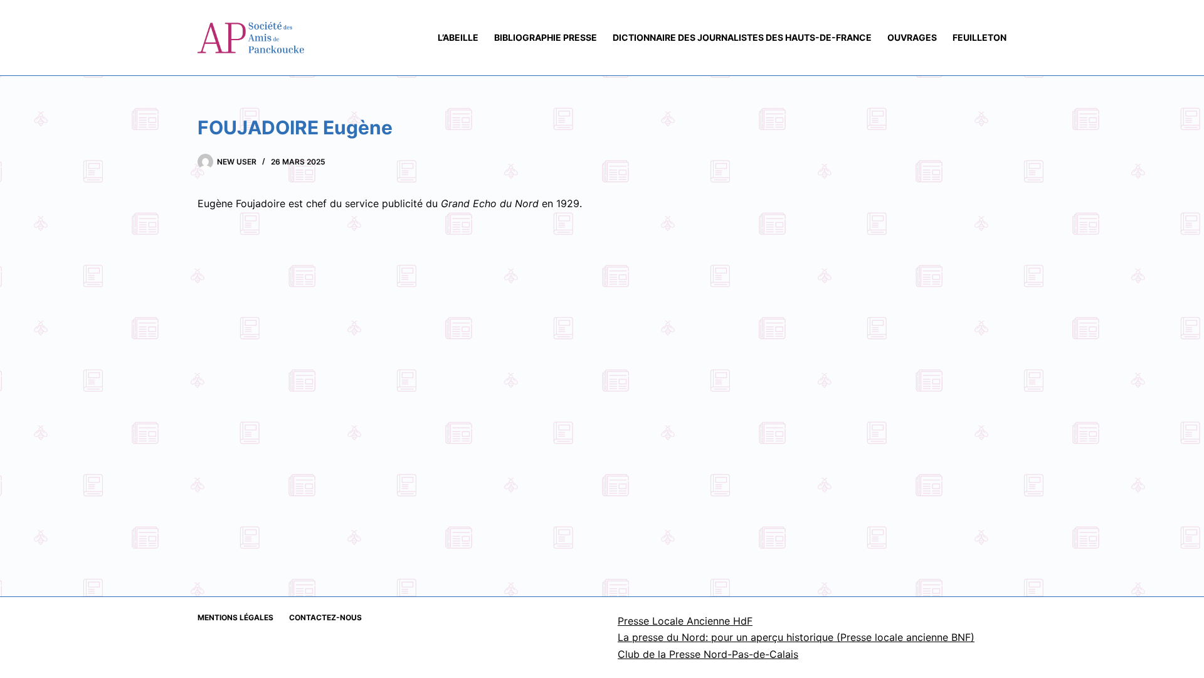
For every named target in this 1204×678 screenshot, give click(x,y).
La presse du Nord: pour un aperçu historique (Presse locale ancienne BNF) (796, 637)
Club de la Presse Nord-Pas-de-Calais (708, 654)
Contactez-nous (325, 617)
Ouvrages (912, 37)
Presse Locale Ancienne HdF (685, 621)
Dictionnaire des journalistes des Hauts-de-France (742, 37)
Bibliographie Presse (545, 37)
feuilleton (979, 37)
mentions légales (235, 617)
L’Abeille (458, 37)
